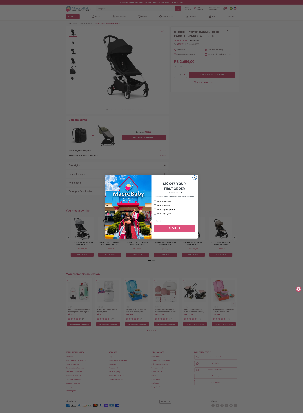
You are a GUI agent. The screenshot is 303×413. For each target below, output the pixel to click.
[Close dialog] (195, 178)
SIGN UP (174, 228)
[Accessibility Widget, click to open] (298, 289)
